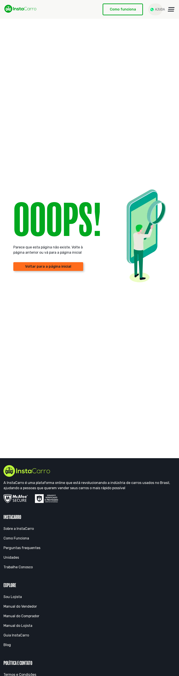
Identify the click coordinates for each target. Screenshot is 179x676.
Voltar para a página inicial (48, 266)
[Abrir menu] (171, 9)
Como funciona (123, 9)
